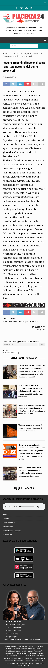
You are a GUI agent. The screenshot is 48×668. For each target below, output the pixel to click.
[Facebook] (16, 8)
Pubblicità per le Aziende (12, 531)
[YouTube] (26, 8)
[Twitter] (21, 8)
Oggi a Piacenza (24, 488)
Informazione (8, 527)
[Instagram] (31, 8)
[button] (44, 3)
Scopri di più (11, 636)
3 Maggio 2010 (10, 77)
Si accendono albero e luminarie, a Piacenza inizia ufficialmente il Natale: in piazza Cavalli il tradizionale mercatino (30, 391)
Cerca (42, 344)
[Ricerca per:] (24, 45)
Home (5, 514)
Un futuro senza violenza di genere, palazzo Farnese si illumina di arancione (30, 428)
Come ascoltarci (9, 523)
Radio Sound (7, 535)
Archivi (5, 350)
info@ (15, 633)
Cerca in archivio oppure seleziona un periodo (21, 341)
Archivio (6, 518)
